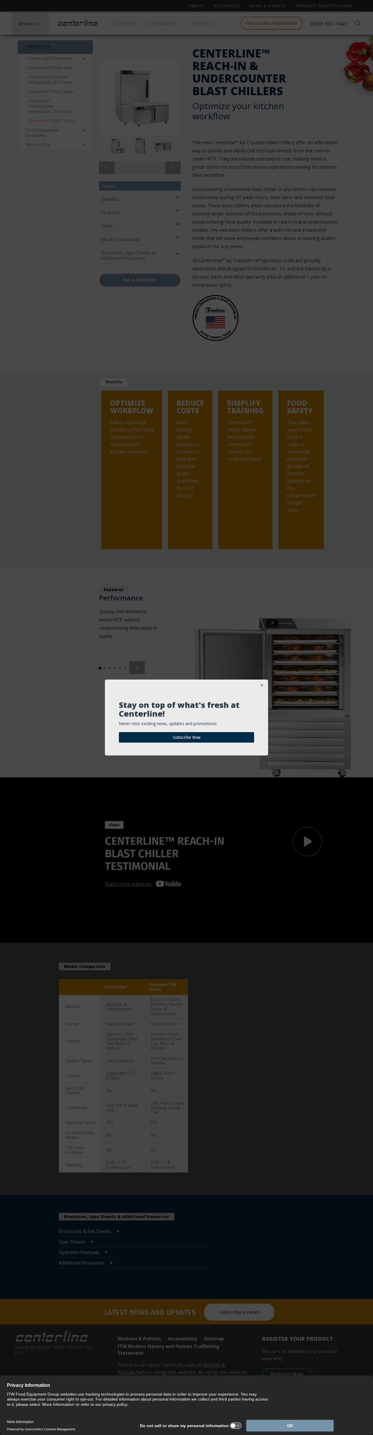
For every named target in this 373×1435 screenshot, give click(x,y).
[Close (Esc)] (261, 686)
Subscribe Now (186, 737)
